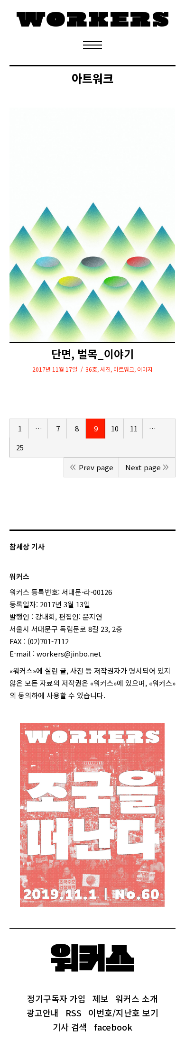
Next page (143, 467)
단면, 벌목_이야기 (92, 354)
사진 (105, 369)
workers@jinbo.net (69, 653)
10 (115, 428)
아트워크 (123, 369)
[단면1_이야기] (92, 225)
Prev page (96, 467)
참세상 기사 (27, 546)
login (113, 695)
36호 (91, 369)
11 (134, 428)
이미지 (145, 369)
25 (20, 447)
